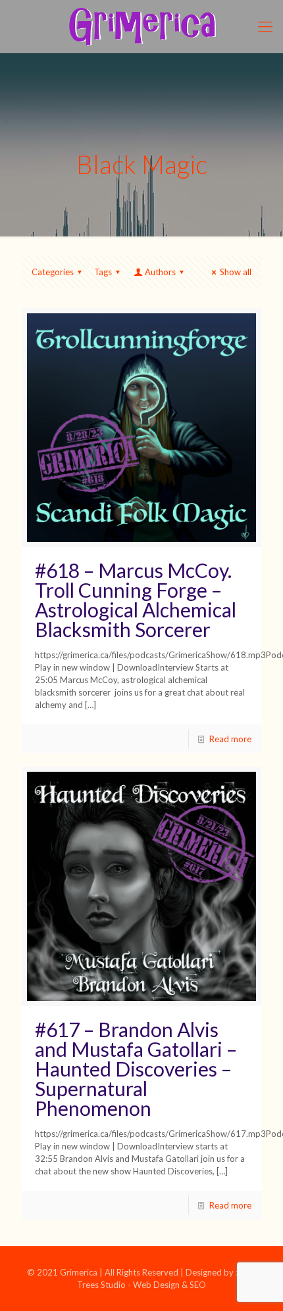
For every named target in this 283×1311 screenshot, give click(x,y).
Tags (103, 272)
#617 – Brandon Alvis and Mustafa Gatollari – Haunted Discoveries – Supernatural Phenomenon (136, 1068)
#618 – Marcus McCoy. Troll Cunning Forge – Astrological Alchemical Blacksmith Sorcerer (135, 599)
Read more (230, 739)
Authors (160, 272)
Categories (53, 272)
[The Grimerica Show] (141, 26)
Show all (235, 272)
